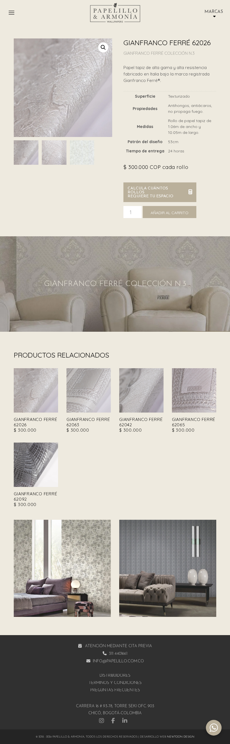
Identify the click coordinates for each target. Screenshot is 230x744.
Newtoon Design (180, 736)
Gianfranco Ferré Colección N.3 (159, 53)
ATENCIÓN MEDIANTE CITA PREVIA (118, 646)
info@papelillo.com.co (118, 661)
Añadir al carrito (169, 212)
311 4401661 (118, 654)
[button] (11, 13)
